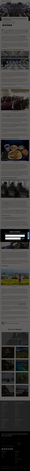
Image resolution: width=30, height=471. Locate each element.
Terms (16, 240)
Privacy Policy (19, 240)
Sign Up (23, 238)
